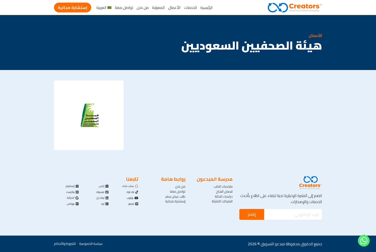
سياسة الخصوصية (90, 243)
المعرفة (158, 7)
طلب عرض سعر (175, 196)
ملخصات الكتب (223, 186)
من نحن (143, 7)
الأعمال (174, 7)
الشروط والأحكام (65, 243)
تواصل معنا (124, 7)
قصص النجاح (224, 191)
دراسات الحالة (224, 196)
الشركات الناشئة (222, 201)
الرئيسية (206, 7)
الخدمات (190, 7)
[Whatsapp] (364, 241)
